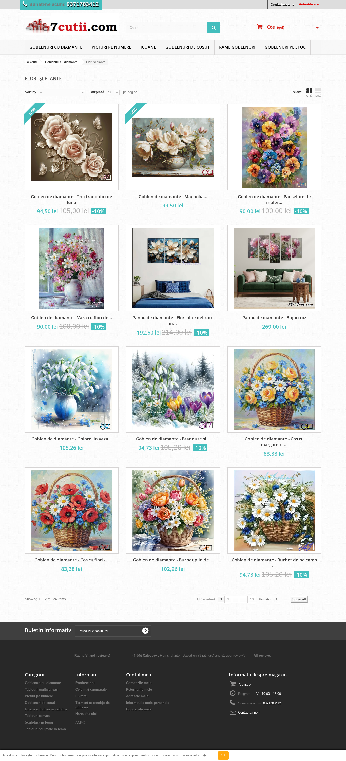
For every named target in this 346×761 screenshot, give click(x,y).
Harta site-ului (86, 714)
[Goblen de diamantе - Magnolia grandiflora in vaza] (173, 147)
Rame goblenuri (237, 47)
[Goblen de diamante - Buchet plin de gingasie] (173, 510)
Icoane (148, 47)
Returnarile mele (139, 689)
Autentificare (309, 4)
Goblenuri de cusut (187, 47)
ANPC (80, 723)
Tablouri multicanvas (41, 689)
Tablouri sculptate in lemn (45, 729)
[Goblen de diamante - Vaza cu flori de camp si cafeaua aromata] (71, 268)
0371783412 (80, 4)
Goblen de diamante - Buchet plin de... (173, 560)
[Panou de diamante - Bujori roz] (274, 268)
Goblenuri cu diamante (55, 47)
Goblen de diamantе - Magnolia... (173, 196)
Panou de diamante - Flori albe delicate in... (173, 320)
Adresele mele (137, 696)
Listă (318, 95)
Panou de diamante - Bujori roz (274, 317)
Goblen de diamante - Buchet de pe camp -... (274, 563)
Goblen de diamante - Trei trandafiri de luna (71, 199)
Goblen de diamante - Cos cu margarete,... (274, 441)
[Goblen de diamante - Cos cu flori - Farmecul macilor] (71, 510)
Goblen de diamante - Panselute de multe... (274, 199)
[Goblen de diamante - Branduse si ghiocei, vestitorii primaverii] (173, 389)
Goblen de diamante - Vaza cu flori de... (71, 317)
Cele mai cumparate (91, 689)
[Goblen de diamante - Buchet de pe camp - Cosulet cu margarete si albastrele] (274, 510)
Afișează (97, 92)
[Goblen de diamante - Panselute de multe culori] (274, 147)
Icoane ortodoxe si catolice (46, 709)
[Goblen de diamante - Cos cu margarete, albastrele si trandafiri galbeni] (274, 389)
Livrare (80, 696)
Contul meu (138, 675)
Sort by (30, 92)
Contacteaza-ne (282, 4)
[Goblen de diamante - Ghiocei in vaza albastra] (71, 389)
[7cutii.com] (72, 24)
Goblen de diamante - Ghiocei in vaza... (71, 439)
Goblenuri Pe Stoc (285, 47)
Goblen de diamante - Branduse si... (173, 439)
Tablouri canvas (37, 716)
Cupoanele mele (138, 709)
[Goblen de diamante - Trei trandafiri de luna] (71, 147)
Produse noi (85, 683)
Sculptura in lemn (39, 722)
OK (223, 755)
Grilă (309, 95)
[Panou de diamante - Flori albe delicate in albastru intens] (173, 268)
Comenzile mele (138, 683)
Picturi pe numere (111, 47)
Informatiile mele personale (147, 703)
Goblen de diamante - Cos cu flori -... (71, 560)
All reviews (263, 655)
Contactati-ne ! (249, 712)
